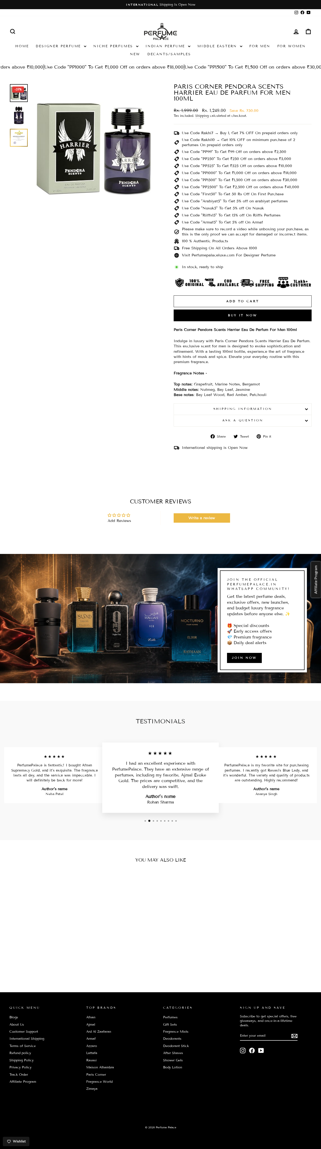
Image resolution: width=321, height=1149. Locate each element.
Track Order (18, 1075)
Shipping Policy (21, 1060)
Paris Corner (96, 1075)
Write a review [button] (201, 518)
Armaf (91, 1039)
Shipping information (242, 409)
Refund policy (20, 1053)
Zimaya (92, 1089)
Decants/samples (169, 54)
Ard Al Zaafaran (98, 1032)
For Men (259, 46)
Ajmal (90, 1025)
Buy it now (242, 315)
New (135, 54)
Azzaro (91, 1046)
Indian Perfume (166, 46)
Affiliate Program (22, 1082)
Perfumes (170, 1017)
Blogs (13, 1017)
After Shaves (173, 1053)
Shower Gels (173, 1060)
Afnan (90, 1017)
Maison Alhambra (100, 1067)
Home (22, 46)
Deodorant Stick (176, 1046)
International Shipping (26, 1039)
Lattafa (91, 1053)
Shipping (202, 116)
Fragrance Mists (175, 1032)
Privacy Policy (20, 1067)
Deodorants (172, 1039)
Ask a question (242, 420)
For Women (291, 46)
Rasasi (91, 1060)
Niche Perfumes (114, 46)
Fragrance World (99, 1082)
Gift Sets (170, 1025)
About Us (16, 1025)
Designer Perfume (59, 46)
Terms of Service (22, 1046)
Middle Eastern (218, 46)
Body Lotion (172, 1067)
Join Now (244, 658)
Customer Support (23, 1032)
